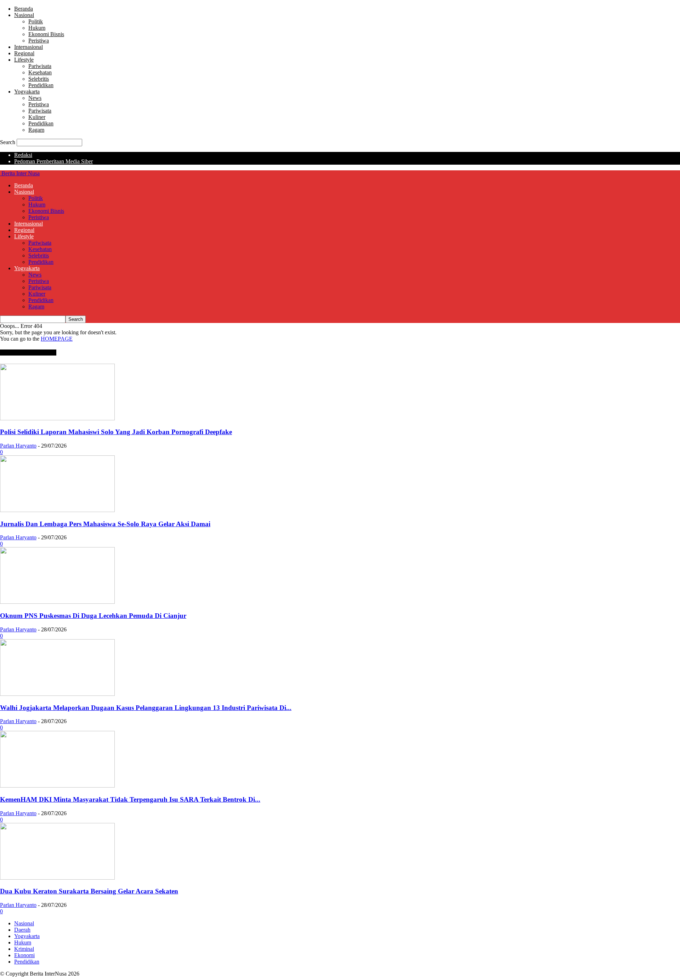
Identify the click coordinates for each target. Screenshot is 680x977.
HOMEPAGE (57, 339)
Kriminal (24, 949)
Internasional (28, 47)
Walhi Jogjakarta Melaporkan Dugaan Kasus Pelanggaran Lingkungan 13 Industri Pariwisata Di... (145, 707)
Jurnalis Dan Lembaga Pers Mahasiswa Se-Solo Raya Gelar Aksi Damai (105, 524)
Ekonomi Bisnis (46, 34)
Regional (24, 53)
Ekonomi (24, 955)
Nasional (24, 15)
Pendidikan (40, 85)
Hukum (36, 28)
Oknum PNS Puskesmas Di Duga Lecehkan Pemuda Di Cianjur (93, 615)
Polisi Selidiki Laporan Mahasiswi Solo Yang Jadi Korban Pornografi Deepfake (116, 432)
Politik (35, 21)
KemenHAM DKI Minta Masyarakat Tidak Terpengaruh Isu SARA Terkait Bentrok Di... (130, 799)
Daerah (22, 930)
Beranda (23, 9)
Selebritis (38, 79)
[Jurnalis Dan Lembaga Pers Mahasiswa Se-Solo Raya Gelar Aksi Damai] (57, 510)
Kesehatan (40, 72)
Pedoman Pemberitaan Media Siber (53, 161)
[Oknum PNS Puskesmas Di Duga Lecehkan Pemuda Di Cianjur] (57, 602)
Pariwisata (39, 66)
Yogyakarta (27, 92)
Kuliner (36, 117)
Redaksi (23, 155)
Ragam (36, 130)
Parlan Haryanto (18, 446)
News (34, 98)
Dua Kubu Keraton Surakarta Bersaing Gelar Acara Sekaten (89, 891)
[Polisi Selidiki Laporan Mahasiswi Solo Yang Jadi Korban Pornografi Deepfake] (57, 418)
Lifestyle (24, 60)
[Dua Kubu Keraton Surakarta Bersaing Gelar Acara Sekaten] (57, 878)
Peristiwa (38, 41)
